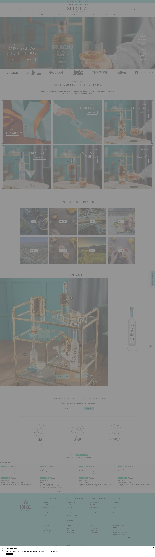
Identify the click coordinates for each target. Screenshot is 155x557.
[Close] (153, 547)
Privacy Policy (47, 551)
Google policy (54, 551)
